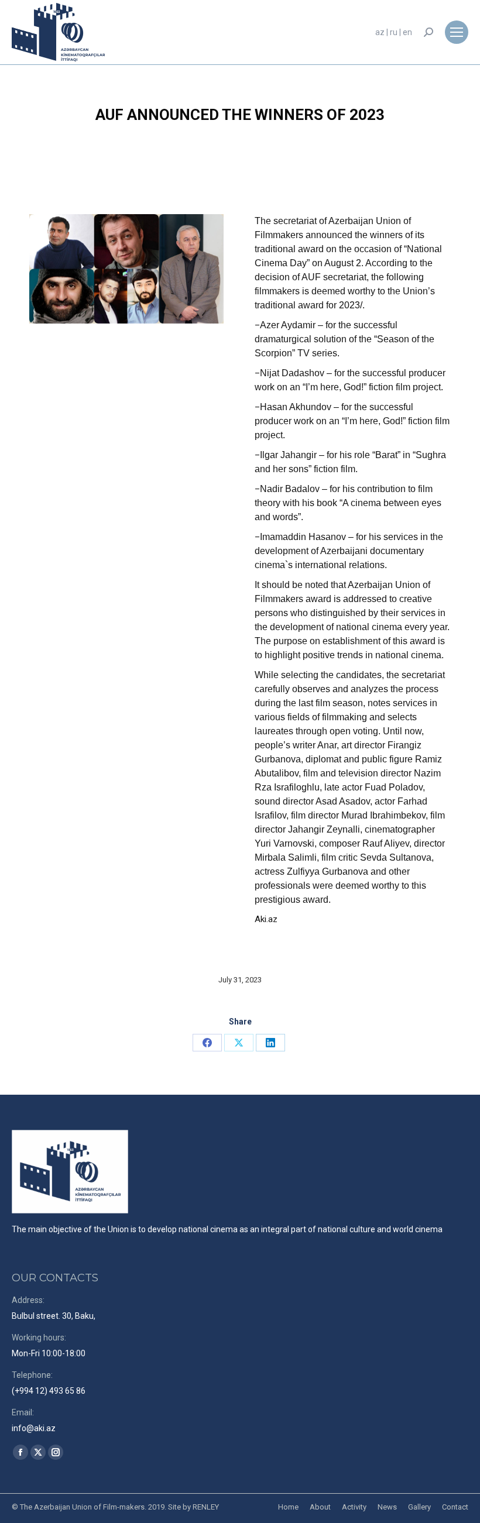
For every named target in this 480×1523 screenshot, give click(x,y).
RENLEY (206, 1507)
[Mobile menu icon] (456, 32)
